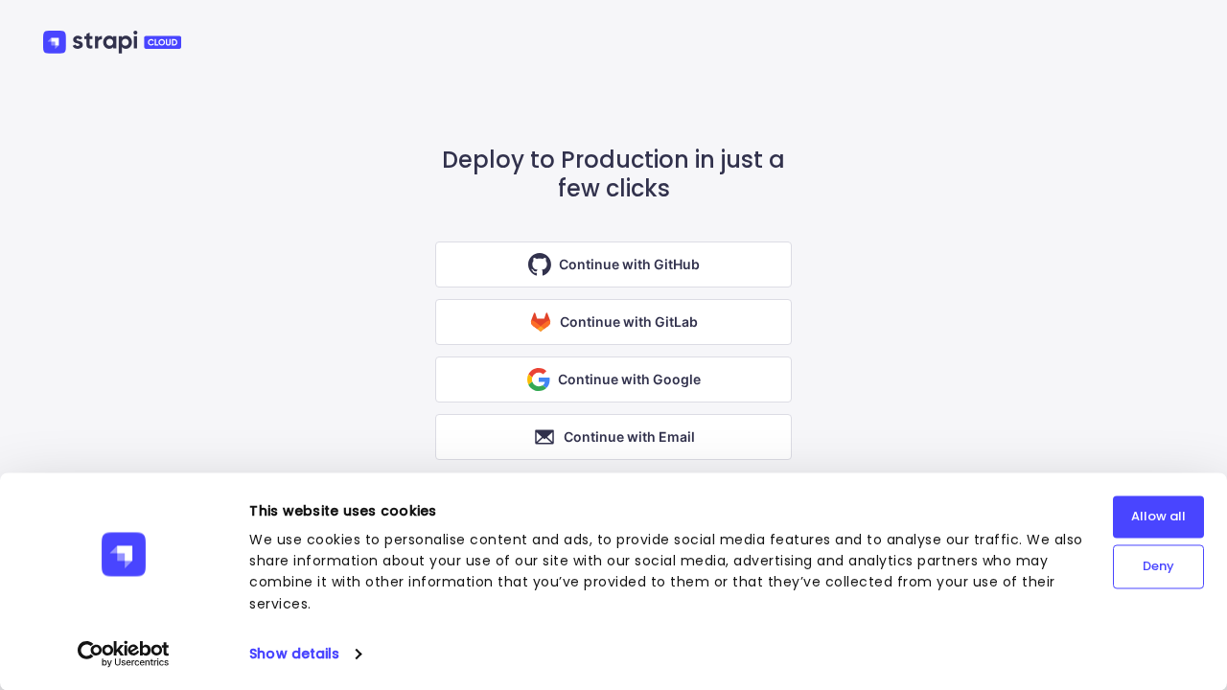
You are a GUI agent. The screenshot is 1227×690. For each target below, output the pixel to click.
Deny (1158, 566)
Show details (294, 653)
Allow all (1158, 516)
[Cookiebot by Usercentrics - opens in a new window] (124, 653)
